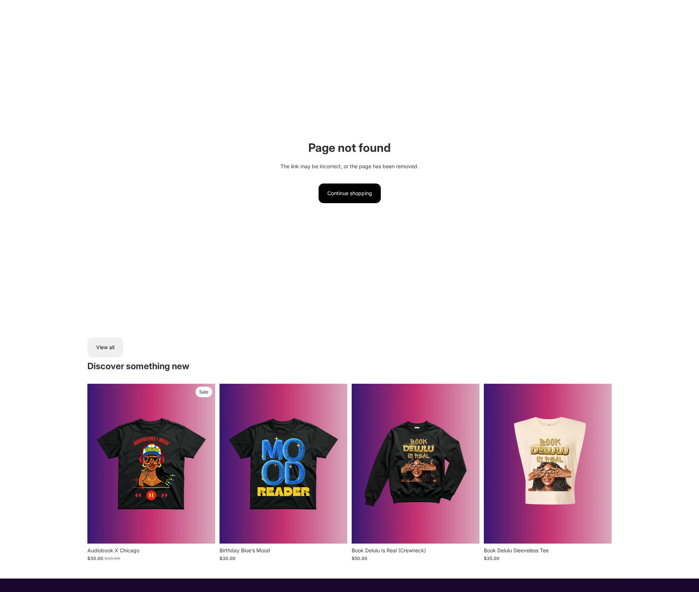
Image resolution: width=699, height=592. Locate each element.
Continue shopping (349, 193)
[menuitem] (94, 12)
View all (105, 347)
